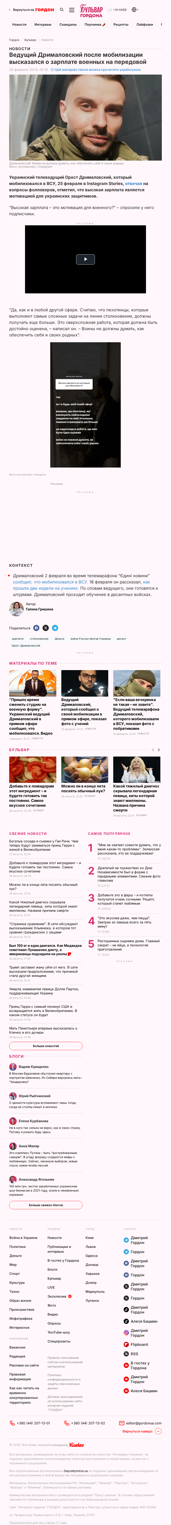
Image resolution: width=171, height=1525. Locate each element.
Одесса (92, 1256)
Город (90, 1229)
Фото (52, 1305)
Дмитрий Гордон (139, 1240)
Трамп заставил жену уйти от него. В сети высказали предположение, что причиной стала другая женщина (43, 971)
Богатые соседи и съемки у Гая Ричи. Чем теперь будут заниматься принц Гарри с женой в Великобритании (43, 845)
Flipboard (139, 1344)
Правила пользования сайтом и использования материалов (65, 1362)
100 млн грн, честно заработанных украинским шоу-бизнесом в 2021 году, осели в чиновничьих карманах (44, 1190)
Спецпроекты (59, 1341)
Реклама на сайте (24, 1365)
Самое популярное (109, 834)
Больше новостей (46, 1046)
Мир (13, 1265)
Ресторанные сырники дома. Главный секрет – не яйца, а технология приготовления (129, 945)
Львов (91, 1247)
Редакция (17, 1356)
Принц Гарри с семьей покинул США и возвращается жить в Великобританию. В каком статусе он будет (43, 1010)
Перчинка (93, 25)
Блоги (16, 1056)
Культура (17, 1282)
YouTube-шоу (59, 1332)
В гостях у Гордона (63, 1260)
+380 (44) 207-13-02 (88, 1423)
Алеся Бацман (144, 1321)
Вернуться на (23, 10)
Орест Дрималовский (26, 645)
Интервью (43, 25)
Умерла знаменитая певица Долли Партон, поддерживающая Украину (44, 991)
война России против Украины (91, 638)
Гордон (14, 40)
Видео (53, 1314)
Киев (90, 1238)
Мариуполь (95, 1291)
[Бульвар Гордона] (91, 10)
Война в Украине (23, 1238)
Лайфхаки (144, 25)
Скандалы (68, 25)
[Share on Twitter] (46, 628)
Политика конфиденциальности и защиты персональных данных (64, 1381)
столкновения (39, 638)
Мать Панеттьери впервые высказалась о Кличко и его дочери (43, 1030)
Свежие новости (28, 834)
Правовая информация (20, 1376)
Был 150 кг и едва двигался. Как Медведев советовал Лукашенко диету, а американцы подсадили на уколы (45, 949)
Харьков (92, 1273)
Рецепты (120, 25)
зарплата (18, 638)
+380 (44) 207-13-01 (33, 1423)
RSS (134, 1354)
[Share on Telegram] (55, 628)
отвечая (133, 183)
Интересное (19, 1327)
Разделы (54, 1229)
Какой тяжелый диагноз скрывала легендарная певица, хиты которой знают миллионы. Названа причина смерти (43, 906)
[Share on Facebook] (36, 628)
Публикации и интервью (59, 1249)
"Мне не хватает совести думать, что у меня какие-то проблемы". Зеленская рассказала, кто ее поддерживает (129, 849)
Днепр (91, 1282)
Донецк (92, 1265)
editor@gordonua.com (144, 1423)
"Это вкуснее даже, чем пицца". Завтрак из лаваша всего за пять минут (124, 922)
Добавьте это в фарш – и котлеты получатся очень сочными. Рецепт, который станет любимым (126, 899)
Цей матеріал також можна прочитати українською (98, 69)
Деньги (59, 638)
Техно (14, 1291)
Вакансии (17, 1347)
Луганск (92, 1300)
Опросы (54, 1323)
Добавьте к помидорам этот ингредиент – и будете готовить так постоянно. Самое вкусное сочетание (31, 796)
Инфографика (20, 1318)
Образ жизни (20, 1300)
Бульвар (30, 40)
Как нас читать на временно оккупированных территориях (24, 1395)
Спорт (14, 1273)
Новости (19, 25)
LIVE (51, 1287)
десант (121, 638)
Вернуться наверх (138, 1431)
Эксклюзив (57, 1296)
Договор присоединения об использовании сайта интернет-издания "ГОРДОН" (65, 1403)
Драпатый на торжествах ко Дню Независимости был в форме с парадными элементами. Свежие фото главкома (129, 874)
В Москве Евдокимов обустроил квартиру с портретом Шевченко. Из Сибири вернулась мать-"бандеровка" (45, 1078)
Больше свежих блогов (46, 1205)
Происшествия (21, 1309)
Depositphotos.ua (76, 1471)
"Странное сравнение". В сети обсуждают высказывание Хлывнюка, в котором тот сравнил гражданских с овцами (43, 928)
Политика (17, 1247)
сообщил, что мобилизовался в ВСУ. (51, 581)
